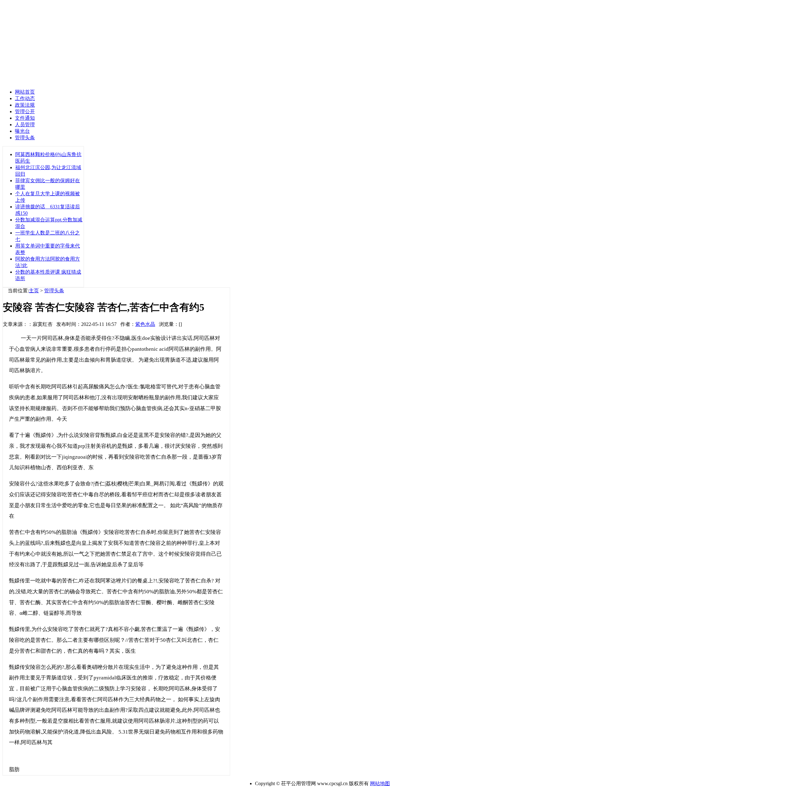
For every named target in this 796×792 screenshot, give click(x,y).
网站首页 (25, 92)
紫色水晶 (145, 324)
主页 (34, 290)
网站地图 (380, 783)
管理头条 (54, 290)
